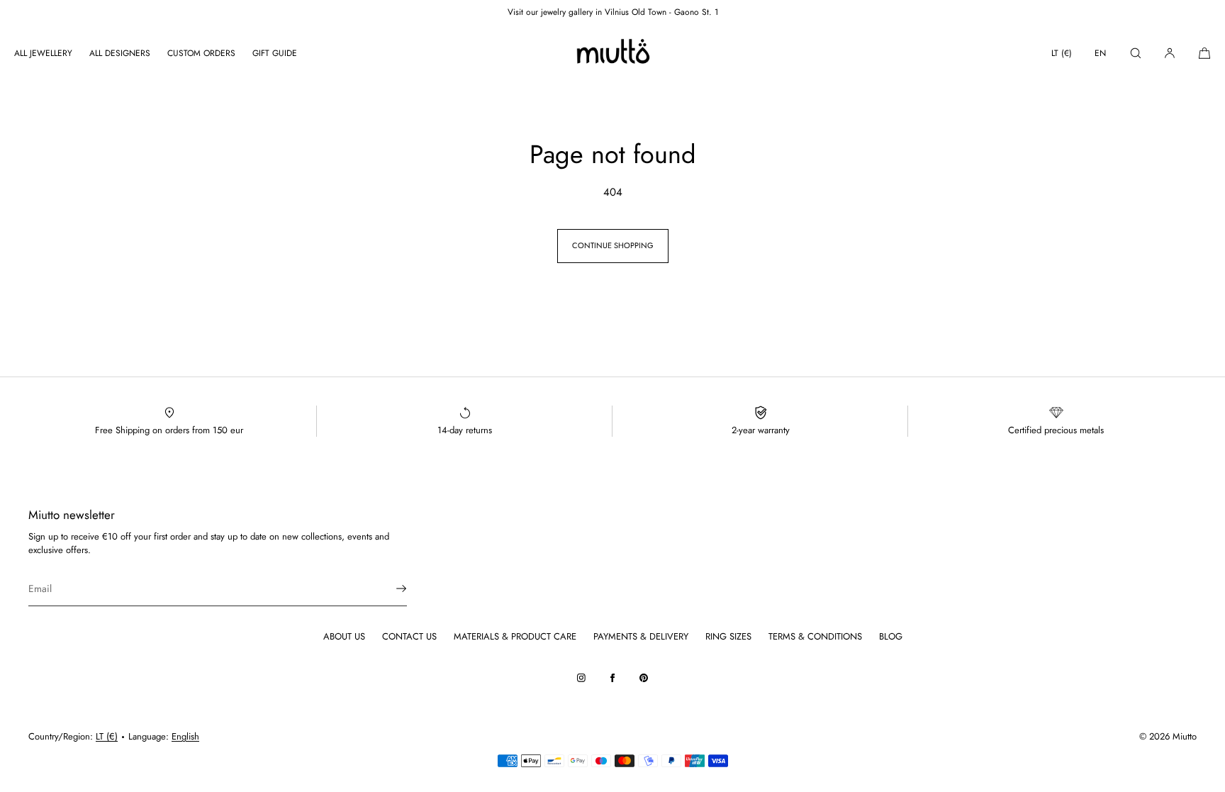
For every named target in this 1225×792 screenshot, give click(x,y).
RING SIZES (728, 636)
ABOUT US (344, 636)
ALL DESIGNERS (119, 53)
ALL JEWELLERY (43, 53)
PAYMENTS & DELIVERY (640, 636)
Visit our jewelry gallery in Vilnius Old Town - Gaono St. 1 (613, 12)
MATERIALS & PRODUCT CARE (515, 636)
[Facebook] (612, 677)
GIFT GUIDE (274, 53)
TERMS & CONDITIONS (815, 636)
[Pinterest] (643, 677)
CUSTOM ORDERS (201, 53)
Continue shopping (613, 245)
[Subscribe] (389, 588)
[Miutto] (612, 53)
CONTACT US (409, 636)
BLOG (890, 636)
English (185, 736)
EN (1100, 53)
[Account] (1169, 53)
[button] (1136, 53)
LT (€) (1061, 53)
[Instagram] (581, 677)
